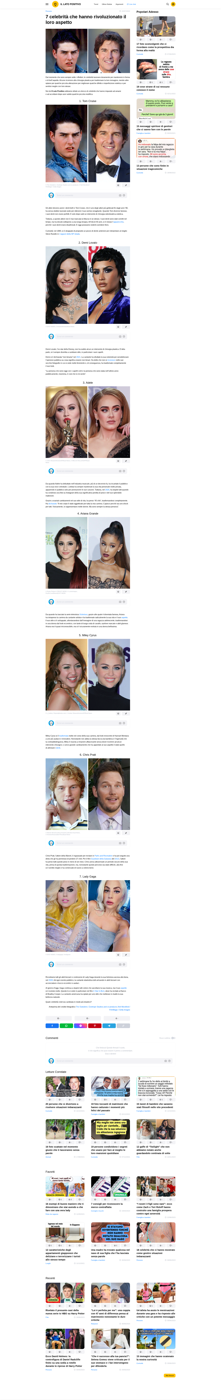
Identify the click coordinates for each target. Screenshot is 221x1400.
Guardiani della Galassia (101, 859)
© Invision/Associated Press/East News (58, 834)
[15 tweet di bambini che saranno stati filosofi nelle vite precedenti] (156, 1087)
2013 (117, 859)
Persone (49, 11)
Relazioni (94, 1324)
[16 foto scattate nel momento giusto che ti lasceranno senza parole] (65, 1129)
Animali (48, 1157)
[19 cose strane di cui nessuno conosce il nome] (156, 69)
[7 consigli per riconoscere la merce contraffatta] (110, 1187)
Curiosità (140, 54)
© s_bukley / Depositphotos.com (56, 713)
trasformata (63, 736)
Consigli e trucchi (97, 1211)
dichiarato (52, 504)
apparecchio (118, 222)
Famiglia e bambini (143, 133)
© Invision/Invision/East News (65, 326)
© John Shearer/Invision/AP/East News (58, 461)
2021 (78, 357)
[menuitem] (96, 4)
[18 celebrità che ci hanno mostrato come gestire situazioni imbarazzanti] (156, 1233)
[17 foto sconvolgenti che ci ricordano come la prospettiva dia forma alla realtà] (156, 27)
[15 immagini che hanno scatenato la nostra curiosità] (156, 1339)
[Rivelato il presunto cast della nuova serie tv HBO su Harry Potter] (65, 1293)
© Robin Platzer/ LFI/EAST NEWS (56, 591)
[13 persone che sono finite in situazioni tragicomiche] (156, 148)
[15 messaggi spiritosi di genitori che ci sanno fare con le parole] (156, 109)
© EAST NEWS (50, 326)
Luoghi (48, 1263)
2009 (51, 980)
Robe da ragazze (52, 1214)
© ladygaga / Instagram (63, 954)
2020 (107, 490)
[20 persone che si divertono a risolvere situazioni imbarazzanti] (65, 1087)
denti (58, 748)
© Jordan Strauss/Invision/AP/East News (79, 713)
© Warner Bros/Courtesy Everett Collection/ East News (63, 833)
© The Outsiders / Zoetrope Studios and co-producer (62, 185)
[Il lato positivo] (66, 4)
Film (138, 1157)
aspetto (124, 617)
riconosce (111, 360)
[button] (59, 1018)
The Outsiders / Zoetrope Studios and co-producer (96, 1007)
